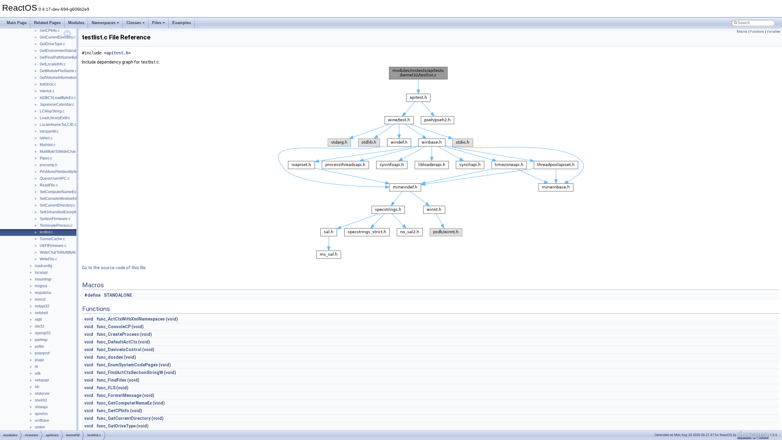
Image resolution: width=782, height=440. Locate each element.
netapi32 (42, 306)
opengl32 (43, 333)
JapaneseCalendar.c (57, 104)
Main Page (17, 22)
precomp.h (48, 165)
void (88, 319)
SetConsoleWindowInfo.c (61, 198)
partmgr (41, 340)
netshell (41, 313)
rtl (36, 367)
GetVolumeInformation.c (59, 77)
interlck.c (47, 91)
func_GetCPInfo (113, 410)
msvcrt (40, 299)
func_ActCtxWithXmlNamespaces (131, 319)
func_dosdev (110, 357)
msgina (41, 286)
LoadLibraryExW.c (55, 118)
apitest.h (117, 52)
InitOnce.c (48, 84)
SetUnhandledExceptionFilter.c (65, 212)
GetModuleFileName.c (58, 71)
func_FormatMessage (119, 395)
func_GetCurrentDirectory (124, 418)
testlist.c (46, 232)
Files (156, 22)
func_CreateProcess (118, 334)
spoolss (41, 414)
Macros (742, 32)
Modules (76, 22)
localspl (41, 272)
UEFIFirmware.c (53, 246)
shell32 (41, 400)
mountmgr (43, 279)
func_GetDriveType (116, 426)
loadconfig (43, 266)
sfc (37, 387)
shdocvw (42, 393)
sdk (38, 373)
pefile (39, 346)
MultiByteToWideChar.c (59, 151)
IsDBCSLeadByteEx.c (58, 98)
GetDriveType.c (52, 44)
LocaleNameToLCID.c (58, 125)
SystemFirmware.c (55, 219)
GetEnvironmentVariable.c (61, 51)
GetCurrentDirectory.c (57, 37)
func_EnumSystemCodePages (127, 364)
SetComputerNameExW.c (61, 192)
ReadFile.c (49, 185)
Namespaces (103, 22)
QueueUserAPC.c (54, 178)
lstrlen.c (46, 138)
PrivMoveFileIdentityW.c (59, 172)
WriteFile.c (48, 259)
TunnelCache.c (52, 239)
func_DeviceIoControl (119, 349)
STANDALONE (118, 295)
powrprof (42, 353)
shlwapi (41, 407)
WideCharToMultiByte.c (59, 252)
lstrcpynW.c (49, 131)
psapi (39, 360)
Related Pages (47, 22)
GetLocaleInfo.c (53, 64)
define (93, 295)
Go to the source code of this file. (114, 267)
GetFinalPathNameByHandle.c (65, 57)
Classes (133, 22)
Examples (181, 22)
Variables (773, 32)
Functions (757, 32)
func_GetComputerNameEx (124, 403)
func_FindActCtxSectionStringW (130, 372)
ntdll (38, 319)
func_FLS (106, 387)
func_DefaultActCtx (117, 341)
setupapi (42, 380)
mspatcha (43, 293)
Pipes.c (46, 158)
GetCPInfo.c (50, 30)
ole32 (39, 326)
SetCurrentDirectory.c (57, 205)
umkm (40, 427)
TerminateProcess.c (56, 225)
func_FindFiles (111, 380)
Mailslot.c (47, 145)
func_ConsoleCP (114, 326)
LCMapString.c (52, 111)
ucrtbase (42, 420)
